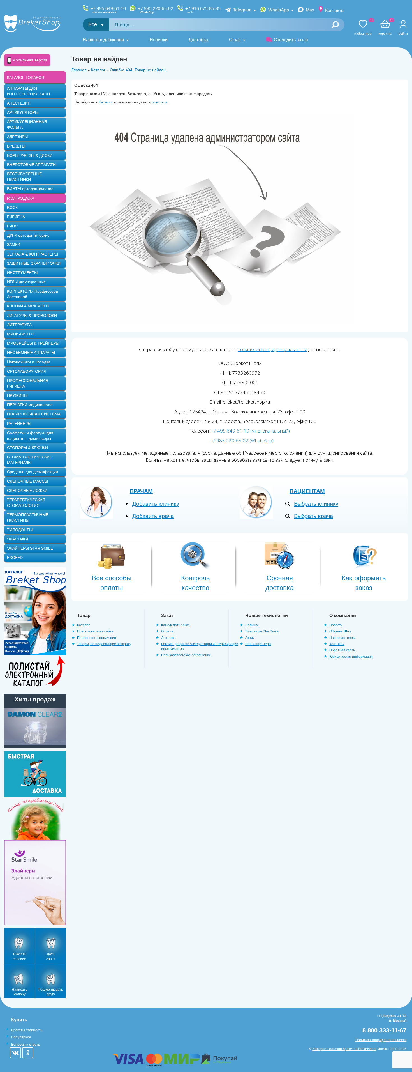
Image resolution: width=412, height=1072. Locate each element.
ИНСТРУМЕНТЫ (22, 272)
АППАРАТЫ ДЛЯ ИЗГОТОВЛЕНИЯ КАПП (28, 91)
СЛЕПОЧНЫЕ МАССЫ (27, 481)
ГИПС (12, 226)
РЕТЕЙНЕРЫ (19, 423)
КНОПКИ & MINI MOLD (28, 306)
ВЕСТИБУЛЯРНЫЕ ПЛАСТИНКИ (24, 177)
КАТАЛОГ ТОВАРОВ (25, 77)
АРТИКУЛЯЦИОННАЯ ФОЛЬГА (27, 124)
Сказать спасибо (19, 956)
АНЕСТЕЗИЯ (19, 103)
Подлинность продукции (96, 638)
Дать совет (50, 956)
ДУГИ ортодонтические (28, 235)
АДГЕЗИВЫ (17, 137)
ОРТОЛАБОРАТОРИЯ (26, 371)
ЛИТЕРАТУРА (19, 325)
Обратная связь (342, 650)
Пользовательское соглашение (186, 655)
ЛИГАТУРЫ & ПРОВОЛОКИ (32, 315)
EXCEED (15, 557)
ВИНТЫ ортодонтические (30, 189)
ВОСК (12, 207)
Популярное (21, 1037)
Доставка (198, 39)
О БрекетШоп (340, 631)
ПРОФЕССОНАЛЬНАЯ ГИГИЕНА (27, 383)
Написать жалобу (19, 992)
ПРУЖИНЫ (17, 395)
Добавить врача (153, 516)
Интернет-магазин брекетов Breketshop (344, 1049)
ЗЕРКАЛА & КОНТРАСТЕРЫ (32, 254)
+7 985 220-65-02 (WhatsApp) (242, 440)
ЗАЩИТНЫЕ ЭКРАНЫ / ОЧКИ (34, 263)
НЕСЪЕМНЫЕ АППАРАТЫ (31, 352)
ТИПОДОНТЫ (20, 530)
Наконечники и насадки (28, 362)
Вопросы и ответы (26, 1044)
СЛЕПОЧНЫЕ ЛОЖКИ (27, 490)
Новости (336, 625)
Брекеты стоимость (26, 1030)
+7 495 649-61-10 (108, 10)
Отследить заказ (291, 39)
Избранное (363, 28)
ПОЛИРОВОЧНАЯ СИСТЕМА (34, 414)
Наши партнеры (258, 644)
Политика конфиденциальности (380, 1040)
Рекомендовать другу (50, 992)
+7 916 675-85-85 (203, 10)
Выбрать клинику (316, 504)
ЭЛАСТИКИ (17, 539)
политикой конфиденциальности (272, 349)
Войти (403, 34)
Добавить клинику (155, 504)
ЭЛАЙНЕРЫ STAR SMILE (30, 548)
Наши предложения (103, 39)
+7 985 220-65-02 (155, 10)
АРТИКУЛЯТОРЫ (22, 112)
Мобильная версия (29, 60)
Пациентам (307, 491)
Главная (79, 70)
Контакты (334, 10)
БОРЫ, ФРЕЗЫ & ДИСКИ (29, 155)
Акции (250, 638)
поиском (159, 102)
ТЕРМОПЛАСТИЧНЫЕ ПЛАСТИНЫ (27, 517)
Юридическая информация (351, 657)
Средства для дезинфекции (32, 472)
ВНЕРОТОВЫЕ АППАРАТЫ (31, 164)
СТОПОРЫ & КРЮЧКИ (27, 447)
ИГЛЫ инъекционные (26, 282)
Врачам (141, 491)
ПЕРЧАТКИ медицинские (30, 404)
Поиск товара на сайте (95, 631)
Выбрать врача (313, 516)
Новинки (159, 39)
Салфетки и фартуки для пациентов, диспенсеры (30, 436)
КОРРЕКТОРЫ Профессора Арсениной (32, 294)
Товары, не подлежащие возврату (104, 644)
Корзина (385, 28)
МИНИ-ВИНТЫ (20, 334)
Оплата (167, 631)
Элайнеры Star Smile (262, 631)
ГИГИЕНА (16, 217)
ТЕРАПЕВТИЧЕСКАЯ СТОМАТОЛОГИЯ (26, 503)
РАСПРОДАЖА (20, 198)
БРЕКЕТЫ (16, 146)
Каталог (98, 70)
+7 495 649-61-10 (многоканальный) (250, 430)
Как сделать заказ (175, 625)
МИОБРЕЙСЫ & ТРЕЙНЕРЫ (33, 343)
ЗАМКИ (13, 244)
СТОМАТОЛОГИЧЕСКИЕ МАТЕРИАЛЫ (29, 460)
